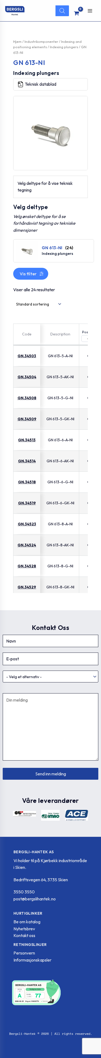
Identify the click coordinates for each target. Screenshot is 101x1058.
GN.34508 (27, 398)
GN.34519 (27, 503)
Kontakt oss (24, 935)
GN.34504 (27, 376)
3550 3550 (24, 891)
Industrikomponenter (41, 41)
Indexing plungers (64, 47)
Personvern (24, 953)
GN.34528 (27, 566)
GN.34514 (27, 461)
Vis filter (28, 273)
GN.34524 (27, 545)
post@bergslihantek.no (34, 898)
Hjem (17, 41)
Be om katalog (26, 921)
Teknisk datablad (40, 84)
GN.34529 (27, 587)
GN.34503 (27, 355)
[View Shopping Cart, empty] (77, 13)
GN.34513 (27, 440)
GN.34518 (27, 482)
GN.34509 (27, 419)
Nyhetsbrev (24, 928)
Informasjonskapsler (32, 960)
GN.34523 (27, 524)
